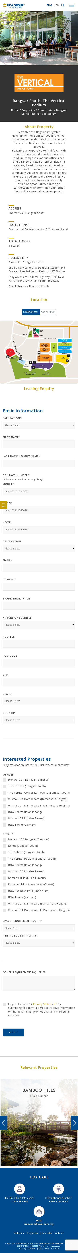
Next (74, 1123)
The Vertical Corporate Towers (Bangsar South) (39, 792)
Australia (47, 1233)
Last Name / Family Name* (21, 456)
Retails (8, 834)
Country (9, 713)
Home (7, 522)
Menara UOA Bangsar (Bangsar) (28, 779)
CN (57, 5)
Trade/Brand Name (16, 598)
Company (9, 579)
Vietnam (59, 1233)
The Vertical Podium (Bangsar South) (32, 858)
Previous (3, 1123)
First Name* (11, 437)
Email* (7, 560)
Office (7, 503)
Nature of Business (17, 617)
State (7, 694)
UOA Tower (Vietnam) (22, 824)
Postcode (10, 655)
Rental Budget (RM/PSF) (20, 935)
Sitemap (55, 1248)
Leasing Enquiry (39, 1157)
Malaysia (19, 1233)
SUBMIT (13, 1032)
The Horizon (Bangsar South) (27, 786)
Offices (8, 774)
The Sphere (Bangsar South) (26, 852)
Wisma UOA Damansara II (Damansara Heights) (39, 805)
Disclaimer (44, 1248)
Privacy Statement (44, 1004)
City (6, 674)
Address (9, 636)
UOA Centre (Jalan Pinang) (25, 812)
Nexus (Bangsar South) (23, 845)
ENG (49, 5)
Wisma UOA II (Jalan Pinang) (26, 818)
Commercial (46, 110)
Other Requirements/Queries (24, 972)
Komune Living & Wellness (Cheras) (31, 884)
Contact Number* (16, 475)
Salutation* (12, 418)
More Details (39, 1147)
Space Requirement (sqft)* (22, 921)
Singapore (33, 1233)
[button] (63, 5)
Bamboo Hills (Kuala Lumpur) (27, 878)
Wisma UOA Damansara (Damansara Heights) (37, 799)
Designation (12, 541)
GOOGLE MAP (48, 312)
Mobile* (8, 484)
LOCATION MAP (31, 312)
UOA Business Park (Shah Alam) (29, 891)
